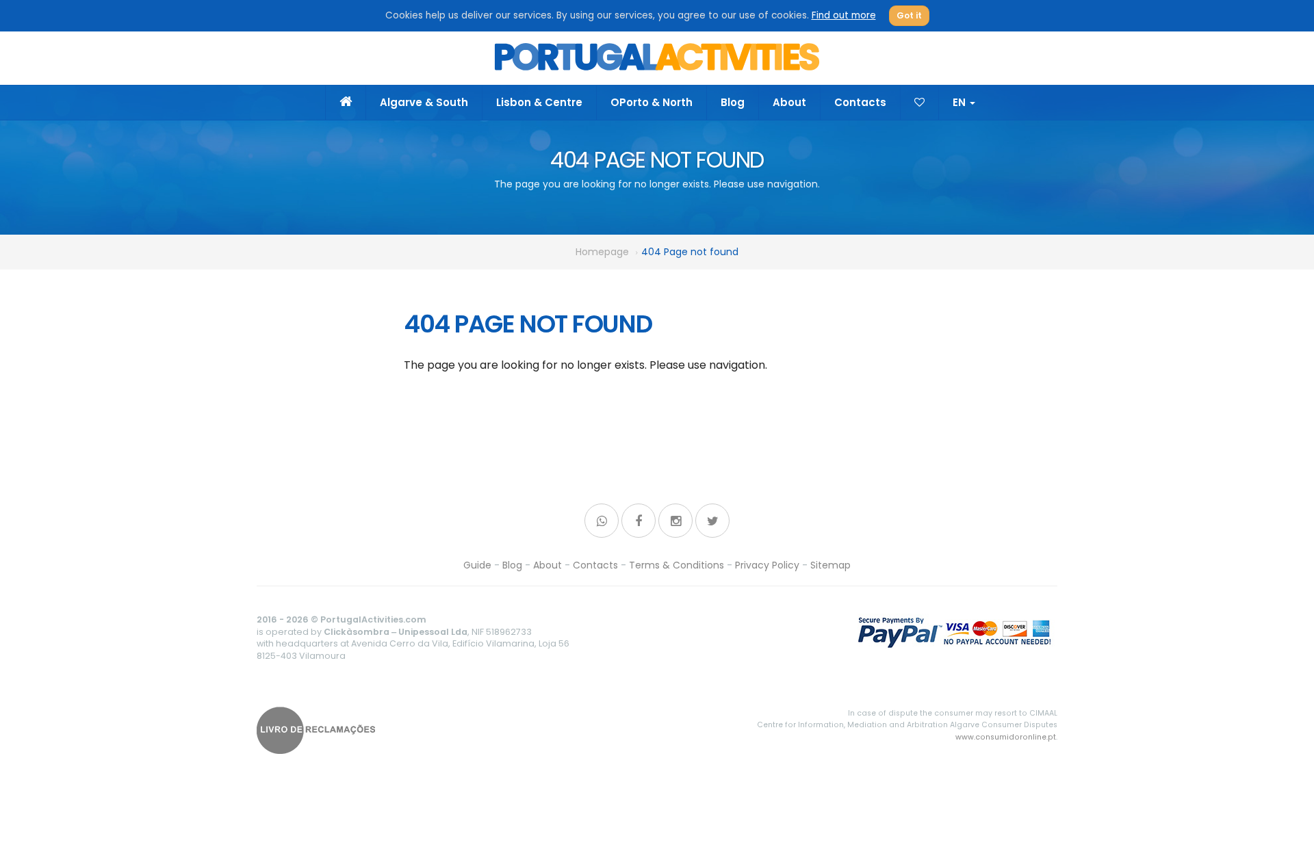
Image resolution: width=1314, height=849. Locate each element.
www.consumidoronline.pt (1005, 737)
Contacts (860, 102)
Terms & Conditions (676, 565)
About (789, 102)
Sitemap (830, 565)
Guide (477, 565)
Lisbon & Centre (539, 102)
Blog (733, 102)
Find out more (844, 15)
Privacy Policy (767, 565)
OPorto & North (651, 102)
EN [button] (960, 102)
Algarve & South (424, 102)
